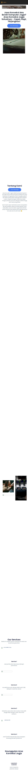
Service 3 (14, 708)
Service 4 (14, 734)
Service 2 (14, 685)
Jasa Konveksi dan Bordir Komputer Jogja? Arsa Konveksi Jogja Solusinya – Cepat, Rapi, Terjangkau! (14, 17)
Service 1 (14, 661)
